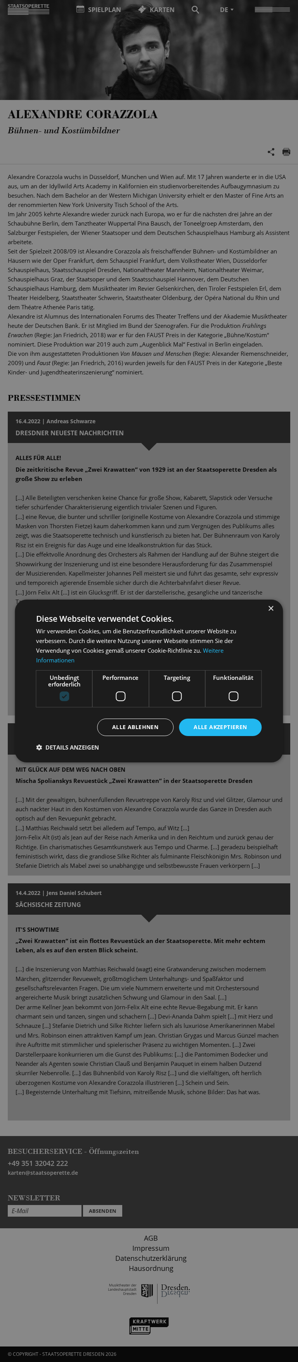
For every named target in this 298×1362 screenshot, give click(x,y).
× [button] (271, 609)
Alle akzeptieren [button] (220, 727)
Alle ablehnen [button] (135, 727)
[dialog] (149, 681)
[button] (67, 747)
